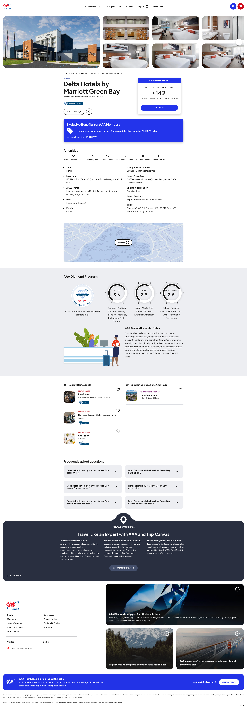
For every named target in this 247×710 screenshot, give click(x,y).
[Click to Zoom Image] (51, 42)
